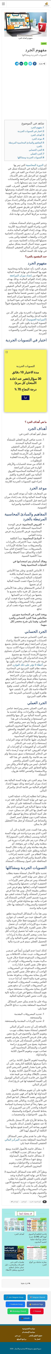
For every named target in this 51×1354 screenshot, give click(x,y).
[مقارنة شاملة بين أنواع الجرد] (37, 1253)
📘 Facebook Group (15, 1304)
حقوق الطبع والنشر (35, 1336)
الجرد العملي (36, 153)
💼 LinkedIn (25, 1318)
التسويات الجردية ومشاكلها (30, 157)
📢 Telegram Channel (37, 1297)
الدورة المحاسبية (34, 165)
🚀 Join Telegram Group (14, 1297)
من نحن (18, 1336)
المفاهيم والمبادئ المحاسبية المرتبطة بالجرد (25, 144)
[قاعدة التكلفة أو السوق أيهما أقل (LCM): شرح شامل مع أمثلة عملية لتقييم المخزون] (37, 1225)
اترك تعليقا (24, 1283)
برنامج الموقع (21, 1339)
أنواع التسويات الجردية (35, 1201)
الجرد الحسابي (35, 150)
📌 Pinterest (37, 1311)
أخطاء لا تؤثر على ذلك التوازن (28, 664)
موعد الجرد (37, 138)
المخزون (44, 43)
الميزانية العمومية (37, 319)
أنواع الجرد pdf (14, 1201)
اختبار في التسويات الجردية (30, 131)
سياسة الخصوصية (28, 1329)
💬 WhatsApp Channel (18, 1311)
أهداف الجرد (36, 135)
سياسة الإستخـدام (28, 1332)
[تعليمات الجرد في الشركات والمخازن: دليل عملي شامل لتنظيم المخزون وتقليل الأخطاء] (14, 1253)
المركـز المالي (12, 1139)
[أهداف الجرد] (14, 1225)
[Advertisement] (25, 92)
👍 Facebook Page (36, 1304)
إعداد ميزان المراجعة (21, 275)
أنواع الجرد (24, 1201)
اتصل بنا (37, 1339)
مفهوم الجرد (36, 127)
